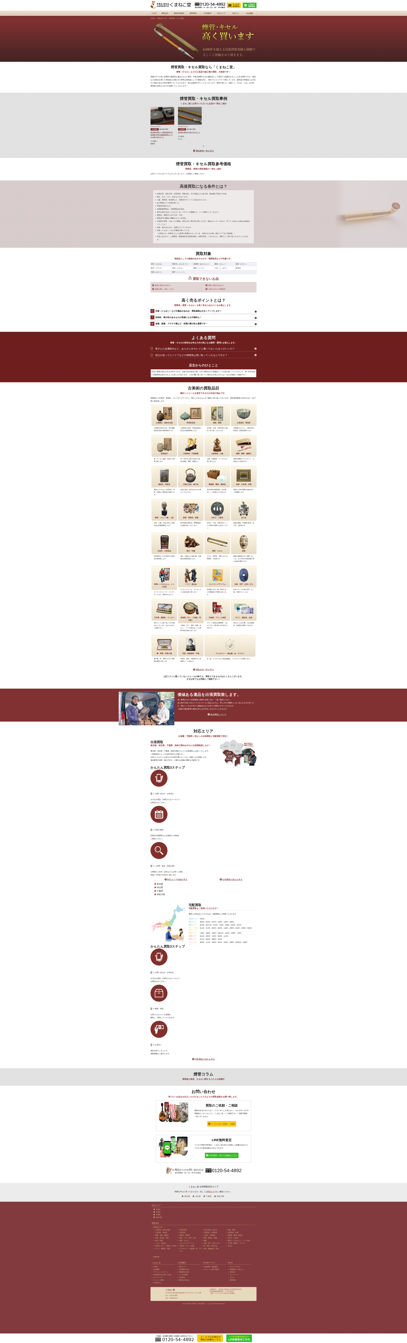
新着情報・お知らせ (236, 1269)
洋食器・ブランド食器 (186, 1246)
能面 (205, 1240)
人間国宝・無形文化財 (162, 1230)
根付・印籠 (159, 1240)
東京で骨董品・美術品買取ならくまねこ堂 (201, 1303)
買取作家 (156, 1257)
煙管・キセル (183, 1240)
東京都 (187, 1196)
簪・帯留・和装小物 (210, 1246)
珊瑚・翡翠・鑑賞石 (162, 1235)
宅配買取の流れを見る (205, 1059)
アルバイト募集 (158, 1280)
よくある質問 (183, 1274)
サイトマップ (157, 1277)
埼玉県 (198, 1196)
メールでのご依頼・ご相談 (223, 1124)
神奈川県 (220, 1196)
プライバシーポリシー (160, 1272)
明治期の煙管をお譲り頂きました (189, 132)
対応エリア (211, 1192)
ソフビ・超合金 (160, 1243)
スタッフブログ (235, 1267)
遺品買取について (218, 714)
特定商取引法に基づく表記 (162, 1274)
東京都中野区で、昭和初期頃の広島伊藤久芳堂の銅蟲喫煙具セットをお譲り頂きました (162, 135)
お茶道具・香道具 (161, 1232)
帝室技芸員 (183, 1230)
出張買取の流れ (184, 1269)
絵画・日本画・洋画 (162, 1238)
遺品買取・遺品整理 (211, 1267)
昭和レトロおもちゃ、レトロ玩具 (239, 1240)
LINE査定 (182, 1277)
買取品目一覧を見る (205, 670)
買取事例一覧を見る (205, 151)
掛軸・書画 (231, 1230)
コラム (232, 1277)
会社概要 (156, 1269)
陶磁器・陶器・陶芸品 (235, 1235)
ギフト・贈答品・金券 (162, 1248)
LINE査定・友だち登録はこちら (223, 1155)
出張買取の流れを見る (232, 879)
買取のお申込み (184, 1280)
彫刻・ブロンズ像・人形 (187, 1238)
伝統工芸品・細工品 (210, 1230)
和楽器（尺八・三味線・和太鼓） (166, 1246)
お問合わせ (157, 1283)
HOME (153, 18)
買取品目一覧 (162, 18)
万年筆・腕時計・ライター (237, 1243)
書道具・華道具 (184, 1235)
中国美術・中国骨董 (210, 1232)
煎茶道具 (182, 1232)
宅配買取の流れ (184, 1272)
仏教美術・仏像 (233, 1232)
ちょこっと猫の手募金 (211, 1269)
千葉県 (208, 1196)
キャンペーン (234, 1274)
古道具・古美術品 (209, 1235)
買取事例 (233, 1280)
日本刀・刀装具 (233, 1238)
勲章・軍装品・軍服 (210, 1238)
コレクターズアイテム (186, 1243)
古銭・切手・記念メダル (212, 1243)
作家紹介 (233, 1272)
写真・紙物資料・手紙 (211, 1248)
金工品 (230, 1246)
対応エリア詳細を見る (177, 879)
